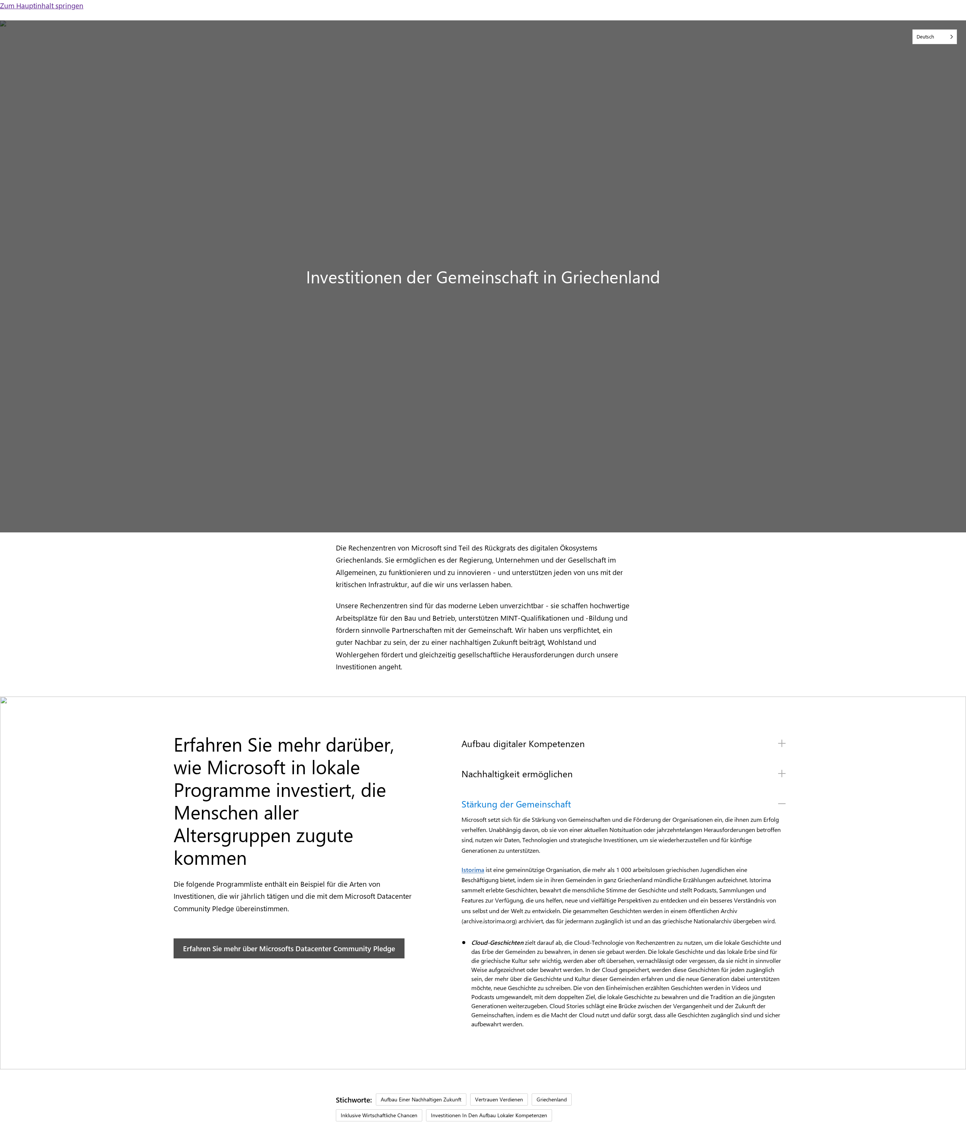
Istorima (472, 869)
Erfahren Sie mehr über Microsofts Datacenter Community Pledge (289, 948)
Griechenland (552, 1099)
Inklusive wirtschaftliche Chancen (379, 1115)
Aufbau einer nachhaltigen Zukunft (421, 1099)
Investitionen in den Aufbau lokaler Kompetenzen (489, 1115)
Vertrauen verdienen (499, 1099)
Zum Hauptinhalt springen (41, 5)
